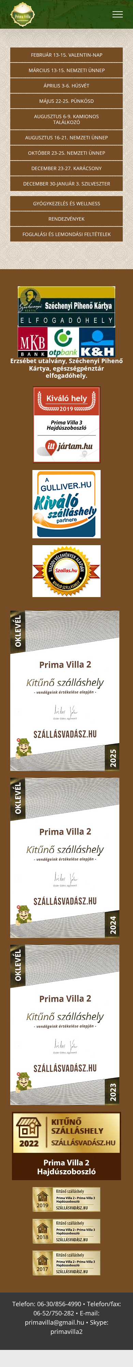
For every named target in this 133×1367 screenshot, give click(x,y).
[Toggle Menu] (118, 14)
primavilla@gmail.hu (54, 1322)
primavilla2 (66, 1331)
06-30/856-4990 (59, 1304)
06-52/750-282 (53, 1313)
